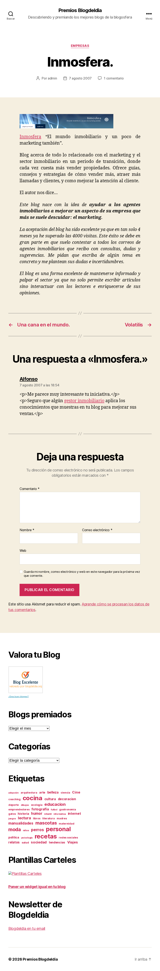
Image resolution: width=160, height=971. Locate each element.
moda (14, 829)
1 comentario (114, 78)
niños (26, 830)
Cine (76, 792)
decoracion (67, 799)
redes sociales (68, 837)
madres (62, 818)
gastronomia (67, 809)
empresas (80, 46)
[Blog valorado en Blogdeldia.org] (25, 679)
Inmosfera (30, 137)
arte (42, 792)
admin (52, 78)
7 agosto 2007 (80, 78)
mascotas (46, 823)
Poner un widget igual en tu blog (36, 886)
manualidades (20, 823)
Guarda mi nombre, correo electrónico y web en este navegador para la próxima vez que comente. (82, 574)
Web (23, 550)
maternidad (66, 823)
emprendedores (19, 809)
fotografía (40, 809)
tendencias (57, 842)
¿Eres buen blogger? (18, 696)
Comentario (30, 489)
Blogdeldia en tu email (26, 928)
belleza (53, 792)
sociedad (39, 842)
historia (23, 813)
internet (74, 814)
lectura (24, 818)
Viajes (72, 842)
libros (36, 818)
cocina (32, 798)
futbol (54, 809)
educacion (55, 804)
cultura (50, 799)
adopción (13, 792)
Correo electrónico (97, 530)
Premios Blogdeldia (80, 10)
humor (36, 813)
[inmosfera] (80, 121)
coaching (14, 799)
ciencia (65, 792)
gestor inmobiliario (84, 401)
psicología (26, 837)
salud (25, 842)
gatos (12, 813)
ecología (36, 804)
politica (13, 837)
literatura (48, 818)
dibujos (25, 805)
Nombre (27, 530)
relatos (14, 842)
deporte (13, 804)
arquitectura (29, 792)
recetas (46, 836)
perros (37, 829)
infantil (47, 814)
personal (58, 829)
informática (60, 814)
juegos (12, 818)
